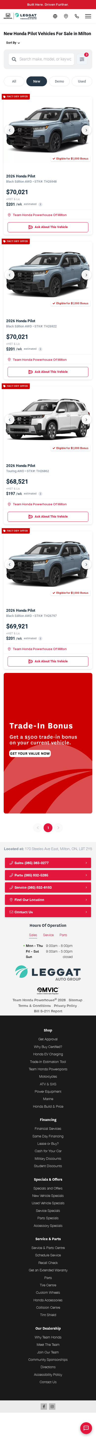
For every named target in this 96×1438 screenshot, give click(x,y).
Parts (48, 1278)
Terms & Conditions (34, 1005)
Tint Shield (48, 1315)
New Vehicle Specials (48, 1195)
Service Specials (48, 1210)
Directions (48, 1367)
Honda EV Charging (48, 1054)
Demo (59, 81)
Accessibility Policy (48, 1374)
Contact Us (23, 912)
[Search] (14, 59)
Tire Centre (48, 1285)
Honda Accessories (48, 1300)
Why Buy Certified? (48, 1047)
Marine (48, 1099)
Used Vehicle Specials (48, 1203)
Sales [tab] (33, 935)
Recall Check (48, 1263)
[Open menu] (88, 16)
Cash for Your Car (48, 1151)
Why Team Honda (48, 1337)
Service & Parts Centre (48, 1248)
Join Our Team (48, 1352)
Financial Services (48, 1128)
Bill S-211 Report (48, 1011)
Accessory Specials (48, 1225)
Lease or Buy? (48, 1143)
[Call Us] (76, 16)
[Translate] (55, 16)
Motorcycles (48, 1076)
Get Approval (48, 1039)
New (36, 81)
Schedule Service (48, 1255)
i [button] (40, 204)
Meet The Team (48, 1344)
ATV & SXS (48, 1084)
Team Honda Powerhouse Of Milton (40, 215)
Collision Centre (48, 1307)
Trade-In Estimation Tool (48, 1062)
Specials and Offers (48, 1188)
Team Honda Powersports (48, 1069)
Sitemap (75, 1000)
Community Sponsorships (48, 1359)
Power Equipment (48, 1091)
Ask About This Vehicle (51, 227)
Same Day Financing (48, 1136)
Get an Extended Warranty (48, 1270)
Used (82, 81)
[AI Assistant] (86, 1428)
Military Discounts (48, 1158)
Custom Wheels (48, 1292)
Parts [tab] (63, 935)
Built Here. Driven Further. (48, 4)
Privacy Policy (65, 1005)
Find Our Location (29, 900)
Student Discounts (48, 1166)
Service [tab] (48, 935)
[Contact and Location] (66, 16)
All (14, 81)
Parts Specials (48, 1218)
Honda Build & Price (48, 1106)
